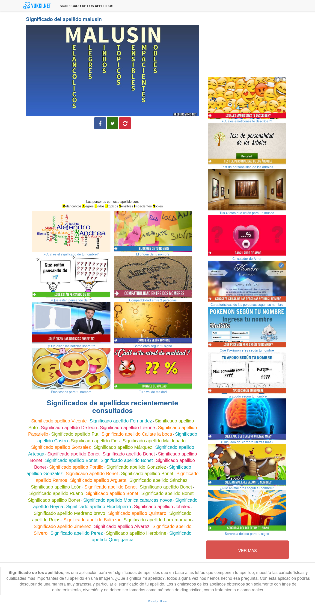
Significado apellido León (56, 486)
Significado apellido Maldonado (154, 440)
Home (163, 601)
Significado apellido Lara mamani (157, 519)
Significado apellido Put (74, 434)
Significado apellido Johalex (162, 506)
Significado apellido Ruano (56, 493)
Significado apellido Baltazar (92, 519)
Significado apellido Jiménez (62, 526)
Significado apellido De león (69, 427)
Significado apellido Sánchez (158, 480)
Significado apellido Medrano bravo (69, 513)
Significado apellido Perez (77, 533)
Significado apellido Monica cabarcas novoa (127, 500)
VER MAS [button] (247, 550)
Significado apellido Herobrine (136, 533)
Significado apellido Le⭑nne (127, 427)
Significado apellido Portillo (76, 467)
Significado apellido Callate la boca (136, 434)
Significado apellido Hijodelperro (98, 506)
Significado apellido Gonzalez (61, 447)
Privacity (153, 601)
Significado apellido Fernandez (121, 420)
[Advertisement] (112, 165)
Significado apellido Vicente (59, 420)
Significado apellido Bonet (73, 453)
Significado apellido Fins (95, 440)
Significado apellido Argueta (98, 480)
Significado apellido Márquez (123, 447)
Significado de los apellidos (86, 5)
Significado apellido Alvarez (121, 526)
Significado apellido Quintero (137, 513)
